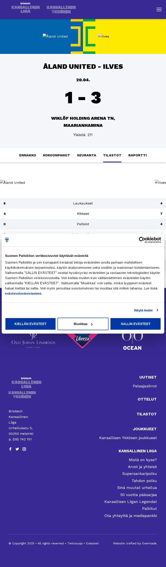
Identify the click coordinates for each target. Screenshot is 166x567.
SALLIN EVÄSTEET (135, 324)
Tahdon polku (144, 480)
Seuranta (86, 155)
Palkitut (149, 508)
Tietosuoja (75, 543)
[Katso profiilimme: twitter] (17, 449)
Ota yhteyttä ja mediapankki (130, 515)
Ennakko (27, 155)
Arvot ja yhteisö (142, 466)
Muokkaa (80, 324)
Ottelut (147, 399)
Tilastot (112, 155)
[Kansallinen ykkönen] (22, 394)
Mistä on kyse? (143, 459)
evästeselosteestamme (23, 293)
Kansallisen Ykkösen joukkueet (128, 437)
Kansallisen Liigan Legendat (130, 501)
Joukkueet (145, 429)
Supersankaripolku (139, 473)
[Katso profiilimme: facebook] (10, 449)
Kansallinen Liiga (138, 451)
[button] (159, 9)
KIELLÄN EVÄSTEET (30, 324)
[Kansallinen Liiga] (22, 382)
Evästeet (92, 543)
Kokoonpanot (56, 155)
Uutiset (148, 377)
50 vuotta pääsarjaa (138, 494)
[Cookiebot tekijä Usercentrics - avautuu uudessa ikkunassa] (142, 240)
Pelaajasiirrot (145, 386)
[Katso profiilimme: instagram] (24, 449)
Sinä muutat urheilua (137, 487)
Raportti (137, 155)
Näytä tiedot (143, 310)
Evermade (149, 543)
